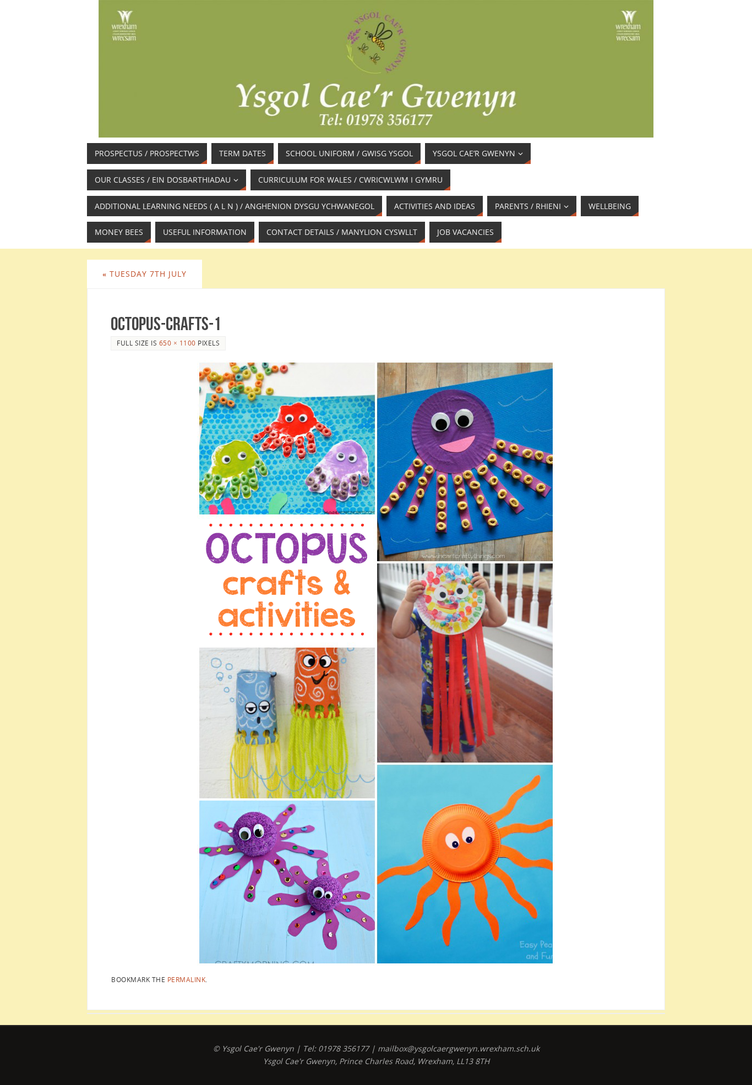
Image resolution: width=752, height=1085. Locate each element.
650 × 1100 (177, 342)
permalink (186, 979)
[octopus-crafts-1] (376, 663)
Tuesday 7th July (144, 273)
